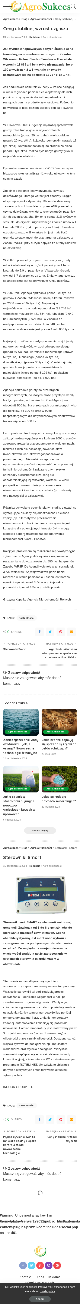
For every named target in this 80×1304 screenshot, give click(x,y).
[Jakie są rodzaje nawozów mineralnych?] (59, 779)
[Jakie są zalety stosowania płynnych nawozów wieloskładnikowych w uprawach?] (21, 779)
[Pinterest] (61, 632)
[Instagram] (48, 1265)
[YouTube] (57, 1265)
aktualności (27, 618)
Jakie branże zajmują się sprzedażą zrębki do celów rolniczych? (59, 744)
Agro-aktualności (52, 37)
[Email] (71, 632)
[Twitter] (50, 632)
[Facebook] (39, 632)
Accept (40, 1299)
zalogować (28, 678)
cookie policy (47, 1291)
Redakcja (34, 37)
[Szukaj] (72, 6)
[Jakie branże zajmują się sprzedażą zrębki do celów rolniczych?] (59, 722)
